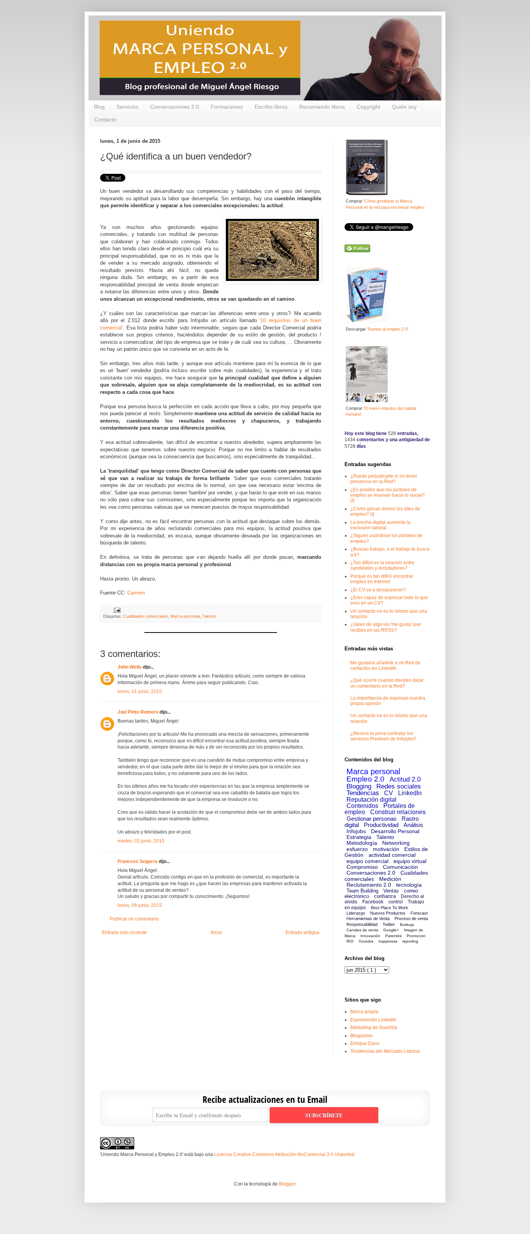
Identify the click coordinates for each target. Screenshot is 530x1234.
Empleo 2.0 (365, 779)
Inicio (216, 932)
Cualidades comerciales (145, 616)
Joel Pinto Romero (138, 712)
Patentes (393, 936)
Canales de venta (362, 930)
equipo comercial (367, 861)
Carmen (136, 593)
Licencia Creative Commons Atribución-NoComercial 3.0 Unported (284, 1154)
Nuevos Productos (387, 913)
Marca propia (364, 1011)
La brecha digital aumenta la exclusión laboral (380, 525)
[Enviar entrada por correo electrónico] (116, 609)
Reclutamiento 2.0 (368, 885)
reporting (410, 941)
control (395, 902)
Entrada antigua (302, 932)
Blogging (358, 786)
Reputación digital (371, 799)
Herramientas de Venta (368, 918)
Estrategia (358, 837)
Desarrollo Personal (395, 831)
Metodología (361, 843)
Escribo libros (271, 107)
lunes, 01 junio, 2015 (140, 691)
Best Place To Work (389, 907)
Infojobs (356, 831)
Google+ (391, 930)
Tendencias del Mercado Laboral (385, 1051)
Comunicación (400, 867)
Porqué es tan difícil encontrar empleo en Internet (381, 579)
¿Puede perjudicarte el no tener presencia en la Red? (383, 478)
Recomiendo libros (322, 107)
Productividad (381, 825)
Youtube (366, 941)
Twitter (389, 924)
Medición (390, 879)
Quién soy (404, 107)
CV (388, 793)
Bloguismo (361, 1035)
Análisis (413, 825)
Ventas (391, 891)
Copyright (368, 107)
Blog (99, 107)
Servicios (127, 107)
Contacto (105, 119)
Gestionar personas (371, 818)
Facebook (372, 902)
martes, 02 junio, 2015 (141, 841)
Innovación (370, 936)
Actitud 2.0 (405, 779)
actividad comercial (392, 855)
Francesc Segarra (138, 861)
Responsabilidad (362, 924)
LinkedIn (410, 793)
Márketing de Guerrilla (373, 1027)
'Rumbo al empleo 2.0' (387, 329)
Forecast (419, 913)
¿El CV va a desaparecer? (378, 590)
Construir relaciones (398, 812)
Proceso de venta (411, 918)
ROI (349, 941)
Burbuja (407, 924)
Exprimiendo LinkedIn (373, 1020)
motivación (386, 849)
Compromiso (362, 867)
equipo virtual (409, 861)
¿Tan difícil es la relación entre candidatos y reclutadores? (382, 565)
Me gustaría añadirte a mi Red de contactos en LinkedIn (385, 665)
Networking (396, 843)
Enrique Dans (364, 1043)
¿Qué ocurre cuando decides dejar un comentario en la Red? (387, 683)
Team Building (362, 891)
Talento (209, 616)
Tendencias (362, 793)
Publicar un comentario (134, 919)
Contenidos (362, 805)
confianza (385, 896)
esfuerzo (357, 849)
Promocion (416, 936)
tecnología (409, 885)
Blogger (287, 1184)
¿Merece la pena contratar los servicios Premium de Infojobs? (383, 736)
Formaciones (227, 107)
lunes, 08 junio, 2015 (140, 905)
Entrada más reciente (124, 932)
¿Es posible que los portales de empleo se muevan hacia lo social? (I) (387, 495)
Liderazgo (355, 913)
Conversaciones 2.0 (174, 107)
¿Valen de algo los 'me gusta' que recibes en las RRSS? (385, 627)
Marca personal (185, 616)
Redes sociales (398, 786)
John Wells (130, 667)
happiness (388, 941)
